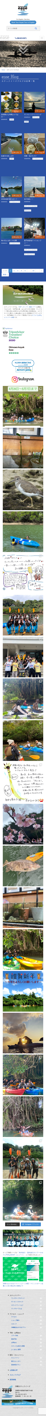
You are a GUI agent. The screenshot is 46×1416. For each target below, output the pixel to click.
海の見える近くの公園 (9, 240)
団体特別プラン (16, 1365)
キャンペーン (15, 1358)
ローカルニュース (38, 158)
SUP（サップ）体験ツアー (27, 307)
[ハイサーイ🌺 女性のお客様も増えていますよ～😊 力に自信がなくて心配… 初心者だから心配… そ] (23, 615)
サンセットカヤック (17, 1301)
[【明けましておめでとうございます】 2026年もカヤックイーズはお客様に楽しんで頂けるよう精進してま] (23, 991)
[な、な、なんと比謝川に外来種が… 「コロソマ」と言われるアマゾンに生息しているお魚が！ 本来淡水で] (23, 866)
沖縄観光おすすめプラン (18, 1327)
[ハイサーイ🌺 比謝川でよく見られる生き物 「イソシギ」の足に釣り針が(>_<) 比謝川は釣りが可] (23, 490)
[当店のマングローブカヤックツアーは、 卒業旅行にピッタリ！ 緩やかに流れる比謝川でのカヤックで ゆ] (23, 698)
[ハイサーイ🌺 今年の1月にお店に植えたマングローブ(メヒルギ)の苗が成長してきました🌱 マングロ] (23, 448)
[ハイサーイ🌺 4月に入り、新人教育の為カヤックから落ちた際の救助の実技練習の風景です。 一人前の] (23, 531)
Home (3, 70)
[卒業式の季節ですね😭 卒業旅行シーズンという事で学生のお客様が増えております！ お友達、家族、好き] (23, 657)
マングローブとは (16, 1308)
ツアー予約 (14, 1335)
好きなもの (36, 117)
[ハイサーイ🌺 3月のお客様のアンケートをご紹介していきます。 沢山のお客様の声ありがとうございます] (23, 573)
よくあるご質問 (16, 1349)
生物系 (12, 119)
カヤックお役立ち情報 (18, 1346)
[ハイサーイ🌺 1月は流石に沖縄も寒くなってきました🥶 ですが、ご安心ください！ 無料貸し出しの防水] (23, 949)
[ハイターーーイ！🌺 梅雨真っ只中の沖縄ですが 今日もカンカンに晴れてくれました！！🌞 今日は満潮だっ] (23, 1158)
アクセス (14, 1317)
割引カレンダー (16, 1361)
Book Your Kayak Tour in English (23, 22)
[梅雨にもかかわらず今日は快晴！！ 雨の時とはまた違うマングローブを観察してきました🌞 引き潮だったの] (23, 1200)
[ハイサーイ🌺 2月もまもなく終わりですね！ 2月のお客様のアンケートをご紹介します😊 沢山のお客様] (23, 782)
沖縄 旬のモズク (30, 156)
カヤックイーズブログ (31, 206)
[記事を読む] (11, 102)
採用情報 (13, 1380)
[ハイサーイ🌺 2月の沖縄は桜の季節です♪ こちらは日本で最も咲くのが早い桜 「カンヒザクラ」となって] (23, 824)
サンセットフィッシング (32, 114)
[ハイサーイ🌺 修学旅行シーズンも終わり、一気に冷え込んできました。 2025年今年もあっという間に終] (23, 1033)
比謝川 (12, 158)
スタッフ (14, 1324)
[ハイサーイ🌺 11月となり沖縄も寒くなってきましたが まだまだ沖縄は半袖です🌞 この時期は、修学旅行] (23, 1116)
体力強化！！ (28, 199)
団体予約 (14, 1339)
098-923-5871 (21, 38)
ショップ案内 (15, 1320)
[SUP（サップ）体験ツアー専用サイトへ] (23, 295)
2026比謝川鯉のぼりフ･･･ (10, 199)
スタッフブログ (15, 1375)
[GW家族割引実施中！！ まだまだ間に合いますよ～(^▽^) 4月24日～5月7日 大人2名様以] (23, 406)
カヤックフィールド (17, 1305)
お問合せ (14, 1342)
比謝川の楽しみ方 (7, 156)
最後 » (5, 274)
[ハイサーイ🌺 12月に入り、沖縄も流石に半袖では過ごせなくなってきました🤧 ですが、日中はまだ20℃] (23, 1075)
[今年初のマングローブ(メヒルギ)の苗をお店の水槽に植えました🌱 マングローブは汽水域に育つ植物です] (23, 907)
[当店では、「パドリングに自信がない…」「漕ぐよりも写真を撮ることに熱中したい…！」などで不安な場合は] (23, 740)
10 (33, 271)
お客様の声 (14, 1370)
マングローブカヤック (18, 1298)
